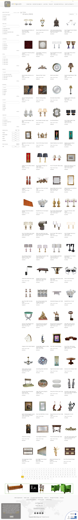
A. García (5, 123)
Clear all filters (16, 12)
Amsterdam (6, 45)
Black (4, 106)
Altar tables (5, 30)
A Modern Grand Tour (7, 121)
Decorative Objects (37, 4)
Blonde (5, 108)
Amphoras (5, 33)
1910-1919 (5, 79)
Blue (4, 109)
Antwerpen (5, 47)
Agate (5, 94)
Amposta (5, 44)
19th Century (6, 59)
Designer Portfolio (59, 4)
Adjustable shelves (7, 28)
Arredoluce (5, 120)
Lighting (45, 4)
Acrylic (5, 92)
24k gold (5, 91)
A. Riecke (5, 125)
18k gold (5, 89)
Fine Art (51, 4)
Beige (4, 104)
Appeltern (5, 48)
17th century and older (7, 74)
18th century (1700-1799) (8, 76)
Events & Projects (69, 4)
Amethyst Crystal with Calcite (8, 32)
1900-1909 (5, 77)
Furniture (28, 4)
